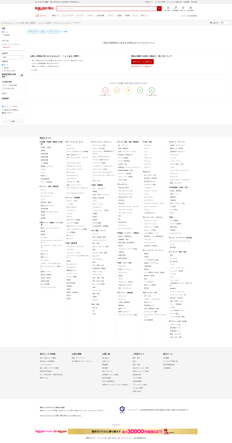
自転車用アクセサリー (177, 151)
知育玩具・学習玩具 (150, 178)
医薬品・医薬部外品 (124, 236)
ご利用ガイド (148, 2)
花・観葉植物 (148, 320)
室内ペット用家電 (150, 285)
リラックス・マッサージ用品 (127, 315)
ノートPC (70, 204)
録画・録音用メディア (74, 155)
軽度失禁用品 (122, 258)
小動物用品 (147, 266)
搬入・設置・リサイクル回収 (49, 368)
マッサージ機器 (72, 277)
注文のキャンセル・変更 (141, 368)
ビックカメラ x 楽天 (41, 2)
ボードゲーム (148, 200)
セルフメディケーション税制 (49, 415)
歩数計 (69, 289)
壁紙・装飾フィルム (176, 301)
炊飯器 (43, 231)
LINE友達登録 (137, 381)
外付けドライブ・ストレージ (76, 226)
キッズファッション (150, 221)
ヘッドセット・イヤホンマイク (102, 166)
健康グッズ (122, 308)
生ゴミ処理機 (45, 284)
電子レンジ (144, 15)
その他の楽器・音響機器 (100, 226)
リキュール (147, 158)
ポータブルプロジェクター (75, 193)
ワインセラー (45, 260)
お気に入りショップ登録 (141, 371)
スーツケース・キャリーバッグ (180, 241)
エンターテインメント (99, 240)
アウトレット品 (175, 324)
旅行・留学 (96, 243)
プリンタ (69, 213)
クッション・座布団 (176, 271)
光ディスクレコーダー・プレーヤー (77, 159)
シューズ (173, 158)
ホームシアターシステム (75, 169)
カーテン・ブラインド (177, 292)
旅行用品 (173, 247)
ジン (145, 151)
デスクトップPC (72, 201)
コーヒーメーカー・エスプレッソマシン (51, 241)
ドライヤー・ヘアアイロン (75, 246)
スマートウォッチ (176, 233)
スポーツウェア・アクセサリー (180, 180)
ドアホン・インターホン (152, 299)
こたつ (43, 199)
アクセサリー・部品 (73, 182)
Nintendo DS (122, 222)
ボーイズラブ (96, 275)
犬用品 (146, 257)
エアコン (110, 15)
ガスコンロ (44, 251)
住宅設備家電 (45, 179)
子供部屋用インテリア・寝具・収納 (181, 284)
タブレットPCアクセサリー (101, 156)
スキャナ (69, 217)
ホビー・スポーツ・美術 (100, 246)
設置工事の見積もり (46, 371)
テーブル (173, 274)
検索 (13, 121)
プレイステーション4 (125, 194)
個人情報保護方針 (169, 364)
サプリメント (122, 296)
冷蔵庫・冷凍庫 (46, 147)
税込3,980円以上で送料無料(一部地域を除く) (65, 2)
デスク (172, 277)
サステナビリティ (127, 438)
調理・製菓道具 (123, 148)
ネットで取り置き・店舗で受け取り (51, 374)
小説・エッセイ (97, 271)
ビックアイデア (68, 15)
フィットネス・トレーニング (179, 170)
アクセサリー (96, 207)
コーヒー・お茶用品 (44, 23)
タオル (172, 213)
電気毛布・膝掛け (46, 202)
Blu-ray (94, 308)
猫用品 (146, 253)
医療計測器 (122, 255)
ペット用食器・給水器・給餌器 (154, 272)
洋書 (93, 287)
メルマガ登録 (137, 378)
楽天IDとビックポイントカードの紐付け (115, 385)
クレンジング (122, 272)
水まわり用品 (122, 180)
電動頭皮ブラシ (72, 270)
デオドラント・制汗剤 (125, 282)
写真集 (94, 297)
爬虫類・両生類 (149, 275)
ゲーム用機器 (71, 232)
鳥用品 (146, 269)
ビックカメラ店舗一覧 (174, 2)
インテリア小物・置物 (177, 317)
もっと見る (33, 70)
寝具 (171, 255)
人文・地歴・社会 (98, 265)
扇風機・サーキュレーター (49, 212)
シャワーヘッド (72, 273)
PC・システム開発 (98, 284)
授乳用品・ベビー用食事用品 (153, 236)
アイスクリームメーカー (49, 287)
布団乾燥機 (44, 160)
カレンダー (96, 256)
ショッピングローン (46, 364)
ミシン (43, 172)
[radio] (3, 32)
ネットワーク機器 (72, 223)
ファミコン (122, 225)
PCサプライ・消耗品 (73, 220)
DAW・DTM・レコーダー (100, 195)
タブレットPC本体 (98, 148)
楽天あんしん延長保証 (47, 361)
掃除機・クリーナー (47, 166)
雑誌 (93, 262)
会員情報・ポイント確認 (110, 374)
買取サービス (44, 378)
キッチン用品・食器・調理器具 (25, 23)
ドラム (94, 201)
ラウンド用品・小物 (176, 164)
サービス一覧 (102, 438)
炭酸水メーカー (46, 271)
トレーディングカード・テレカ (154, 203)
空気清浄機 (100, 15)
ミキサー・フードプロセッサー (51, 263)
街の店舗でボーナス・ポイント (82, 361)
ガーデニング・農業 (150, 312)
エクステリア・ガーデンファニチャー (155, 316)
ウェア (172, 167)
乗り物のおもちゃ (150, 181)
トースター (44, 237)
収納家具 (173, 288)
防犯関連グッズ (175, 328)
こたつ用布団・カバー (177, 310)
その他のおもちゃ (150, 213)
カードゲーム (148, 197)
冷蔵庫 (119, 15)
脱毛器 (69, 261)
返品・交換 (136, 364)
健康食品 (121, 305)
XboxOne (121, 200)
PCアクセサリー (72, 207)
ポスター (95, 300)
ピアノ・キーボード (98, 188)
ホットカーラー (72, 264)
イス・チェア (174, 280)
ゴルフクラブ (174, 155)
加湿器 (43, 215)
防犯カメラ (147, 302)
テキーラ (147, 167)
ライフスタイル (97, 259)
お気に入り (105, 361)
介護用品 (121, 252)
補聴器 (69, 280)
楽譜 (93, 249)
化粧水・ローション (124, 269)
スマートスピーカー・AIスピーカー (77, 189)
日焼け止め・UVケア (125, 285)
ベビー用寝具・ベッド (151, 233)
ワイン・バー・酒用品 (125, 177)
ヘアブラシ (70, 249)
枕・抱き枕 (173, 261)
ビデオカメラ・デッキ (74, 166)
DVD (94, 314)
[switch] (21, 75)
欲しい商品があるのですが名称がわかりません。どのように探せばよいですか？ (58, 60)
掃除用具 (173, 197)
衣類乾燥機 (44, 157)
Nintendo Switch (123, 188)
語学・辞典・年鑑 (98, 278)
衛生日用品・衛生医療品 (126, 242)
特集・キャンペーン (78, 358)
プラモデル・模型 (150, 184)
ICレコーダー (71, 172)
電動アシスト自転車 (176, 148)
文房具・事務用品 (176, 191)
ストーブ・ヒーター (47, 193)
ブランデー (147, 164)
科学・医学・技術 (98, 281)
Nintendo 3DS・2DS (125, 197)
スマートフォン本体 (98, 145)
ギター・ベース (97, 204)
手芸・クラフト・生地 (177, 203)
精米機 (43, 234)
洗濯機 (127, 15)
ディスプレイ (71, 210)
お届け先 (5, 53)
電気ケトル (44, 257)
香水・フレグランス (124, 288)
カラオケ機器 (96, 223)
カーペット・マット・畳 (178, 295)
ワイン (146, 148)
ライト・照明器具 (46, 182)
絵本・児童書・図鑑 (98, 237)
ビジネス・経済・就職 (99, 253)
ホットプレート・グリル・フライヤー (51, 247)
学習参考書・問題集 (98, 268)
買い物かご (105, 358)
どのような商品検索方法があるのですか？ (45, 63)
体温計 (69, 299)
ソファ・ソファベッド (177, 268)
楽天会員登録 (192, 16)
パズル (146, 194)
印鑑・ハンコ (174, 194)
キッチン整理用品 (124, 161)
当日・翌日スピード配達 (48, 358)
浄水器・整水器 (46, 278)
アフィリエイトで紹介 (140, 385)
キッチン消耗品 (123, 158)
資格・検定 (96, 293)
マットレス (173, 258)
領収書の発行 (137, 374)
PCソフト (70, 238)
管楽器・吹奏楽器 (98, 198)
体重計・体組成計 (72, 292)
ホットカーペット (46, 196)
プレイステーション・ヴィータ (128, 206)
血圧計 (69, 295)
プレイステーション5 (125, 191)
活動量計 (69, 286)
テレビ (135, 15)
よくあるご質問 (160, 2)
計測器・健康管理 (124, 302)
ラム (145, 155)
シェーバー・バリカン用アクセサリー (77, 257)
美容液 (120, 275)
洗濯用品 (173, 200)
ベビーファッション (150, 224)
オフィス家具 (174, 313)
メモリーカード (72, 178)
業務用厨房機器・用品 (125, 170)
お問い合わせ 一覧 (114, 438)
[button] (6, 77)
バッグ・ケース (175, 161)
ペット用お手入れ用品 (151, 260)
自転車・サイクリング (177, 145)
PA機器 (94, 191)
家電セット (55, 15)
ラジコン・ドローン (150, 191)
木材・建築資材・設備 (151, 308)
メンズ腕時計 (174, 221)
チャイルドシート (150, 242)
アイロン (43, 169)
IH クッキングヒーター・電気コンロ (52, 267)
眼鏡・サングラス (176, 183)
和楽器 (94, 220)
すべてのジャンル (7, 23)
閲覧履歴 (105, 364)
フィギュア (147, 188)
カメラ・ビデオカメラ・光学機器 (77, 151)
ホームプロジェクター (74, 163)
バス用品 (173, 206)
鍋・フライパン (123, 145)
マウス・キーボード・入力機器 (77, 229)
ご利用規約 (166, 368)
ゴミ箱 (172, 307)
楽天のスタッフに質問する (142, 62)
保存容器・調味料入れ (125, 155)
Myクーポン (106, 371)
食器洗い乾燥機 (46, 275)
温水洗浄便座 (71, 283)
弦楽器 (94, 217)
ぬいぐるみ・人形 (150, 175)
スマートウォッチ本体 (99, 169)
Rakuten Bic (44, 9)
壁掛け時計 (173, 227)
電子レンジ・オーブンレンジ (50, 228)
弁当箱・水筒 (122, 164)
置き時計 (173, 230)
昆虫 (145, 279)
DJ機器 (94, 213)
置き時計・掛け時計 (176, 298)
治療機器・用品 (123, 239)
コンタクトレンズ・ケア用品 (127, 249)
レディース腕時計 (176, 224)
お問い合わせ (137, 391)
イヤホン (90, 15)
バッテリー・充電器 (98, 163)
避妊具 (120, 246)
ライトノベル (96, 290)
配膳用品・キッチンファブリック (129, 167)
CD (93, 311)
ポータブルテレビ (72, 175)
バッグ (172, 244)
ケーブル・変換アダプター (101, 160)
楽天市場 (194, 2)
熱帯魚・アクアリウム (151, 263)
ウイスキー (147, 145)
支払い (135, 361)
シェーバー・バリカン (74, 253)
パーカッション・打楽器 (100, 210)
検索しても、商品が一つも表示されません (45, 66)
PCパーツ (70, 235)
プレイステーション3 (125, 210)
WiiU (119, 216)
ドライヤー (80, 15)
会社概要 (186, 2)
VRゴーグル (96, 180)
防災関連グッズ (149, 305)
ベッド (172, 264)
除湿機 (43, 218)
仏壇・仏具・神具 (176, 337)
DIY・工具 (147, 296)
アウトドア (173, 177)
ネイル (120, 279)
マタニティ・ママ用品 (151, 227)
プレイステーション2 (125, 213)
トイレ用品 (173, 210)
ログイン (184, 16)
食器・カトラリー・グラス (127, 151)
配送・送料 (136, 358)
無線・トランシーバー (74, 185)
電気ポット (44, 254)
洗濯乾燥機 (44, 154)
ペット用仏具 (148, 282)
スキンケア (122, 266)
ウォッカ (147, 161)
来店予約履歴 (106, 378)
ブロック (147, 210)
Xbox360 (121, 203)
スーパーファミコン (124, 228)
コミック (95, 234)
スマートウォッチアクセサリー (102, 172)
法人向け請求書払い (108, 381)
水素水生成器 (45, 281)
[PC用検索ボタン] (159, 8)
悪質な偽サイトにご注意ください (70, 415)
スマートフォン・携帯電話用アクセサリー (103, 152)
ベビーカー (147, 239)
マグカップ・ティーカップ (62, 23)
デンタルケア (71, 267)
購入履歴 (105, 368)
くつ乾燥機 (44, 163)
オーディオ (70, 148)
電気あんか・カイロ (47, 205)
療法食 (146, 288)
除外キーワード (7, 113)
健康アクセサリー (124, 312)
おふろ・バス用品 (150, 230)
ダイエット (122, 299)
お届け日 (5, 61)
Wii (119, 219)
